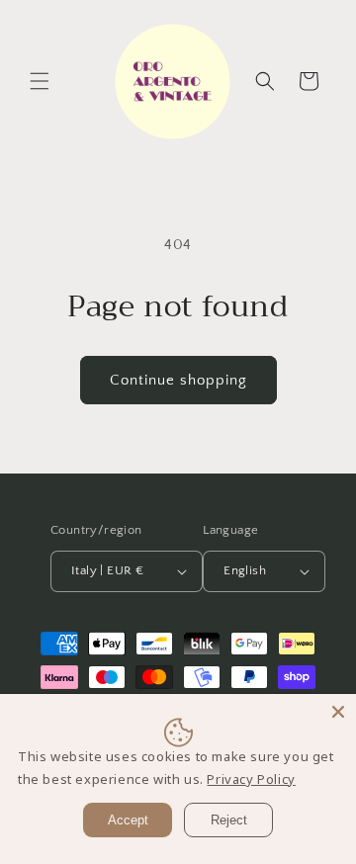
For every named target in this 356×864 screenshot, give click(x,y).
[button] (39, 81)
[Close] (338, 712)
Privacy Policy (251, 779)
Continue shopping (178, 380)
